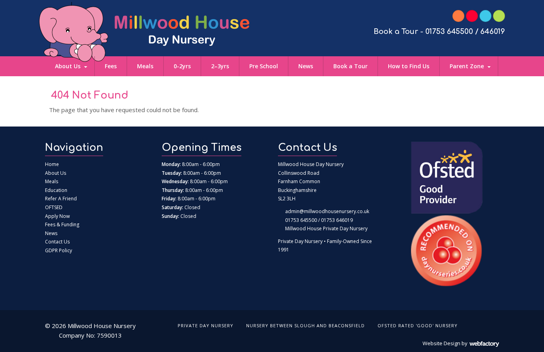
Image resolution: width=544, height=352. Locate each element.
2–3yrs (220, 66)
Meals (145, 66)
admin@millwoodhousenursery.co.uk (327, 211)
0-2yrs (182, 66)
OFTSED (54, 207)
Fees (111, 66)
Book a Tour (350, 66)
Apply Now (57, 216)
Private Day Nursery (205, 325)
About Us (67, 66)
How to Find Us (408, 66)
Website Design (441, 343)
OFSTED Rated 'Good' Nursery (418, 325)
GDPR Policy (58, 250)
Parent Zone (467, 66)
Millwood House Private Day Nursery (326, 228)
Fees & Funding (62, 224)
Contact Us (57, 241)
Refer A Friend (61, 198)
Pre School (263, 66)
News (305, 66)
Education (56, 190)
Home (52, 164)
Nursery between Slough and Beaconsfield (305, 325)
